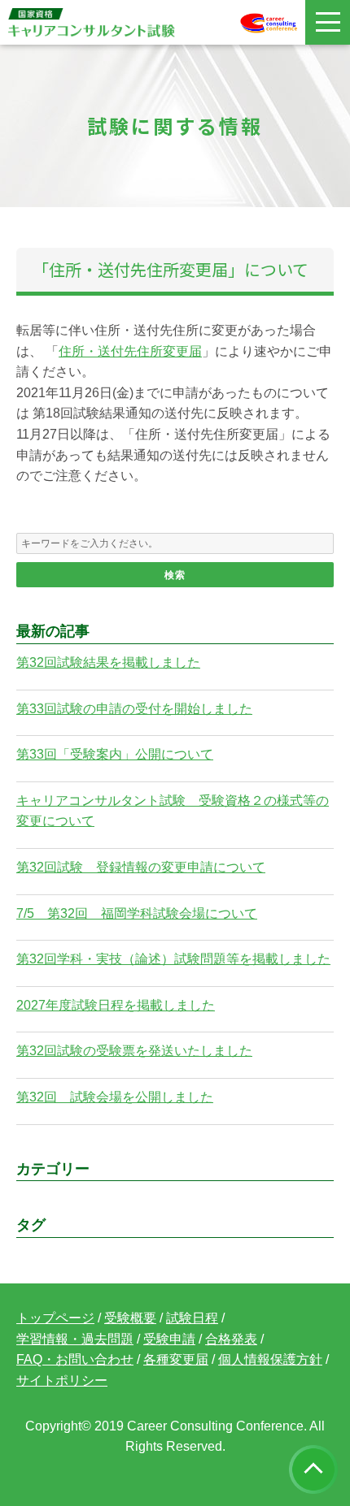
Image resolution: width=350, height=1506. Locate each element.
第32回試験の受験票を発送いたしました (134, 1051)
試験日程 (192, 1318)
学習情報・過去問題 (74, 1339)
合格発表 (231, 1339)
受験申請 (169, 1339)
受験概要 (130, 1318)
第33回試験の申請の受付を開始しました (134, 709)
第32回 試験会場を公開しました (114, 1097)
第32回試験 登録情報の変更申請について (140, 867)
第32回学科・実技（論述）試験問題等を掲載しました (173, 959)
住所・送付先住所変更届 (130, 351)
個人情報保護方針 (270, 1359)
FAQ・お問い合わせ (74, 1359)
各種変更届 (175, 1359)
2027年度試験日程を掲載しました (115, 1005)
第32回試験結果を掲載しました (108, 662)
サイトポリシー (61, 1380)
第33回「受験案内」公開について (114, 754)
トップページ (55, 1318)
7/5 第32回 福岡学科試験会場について (136, 913)
